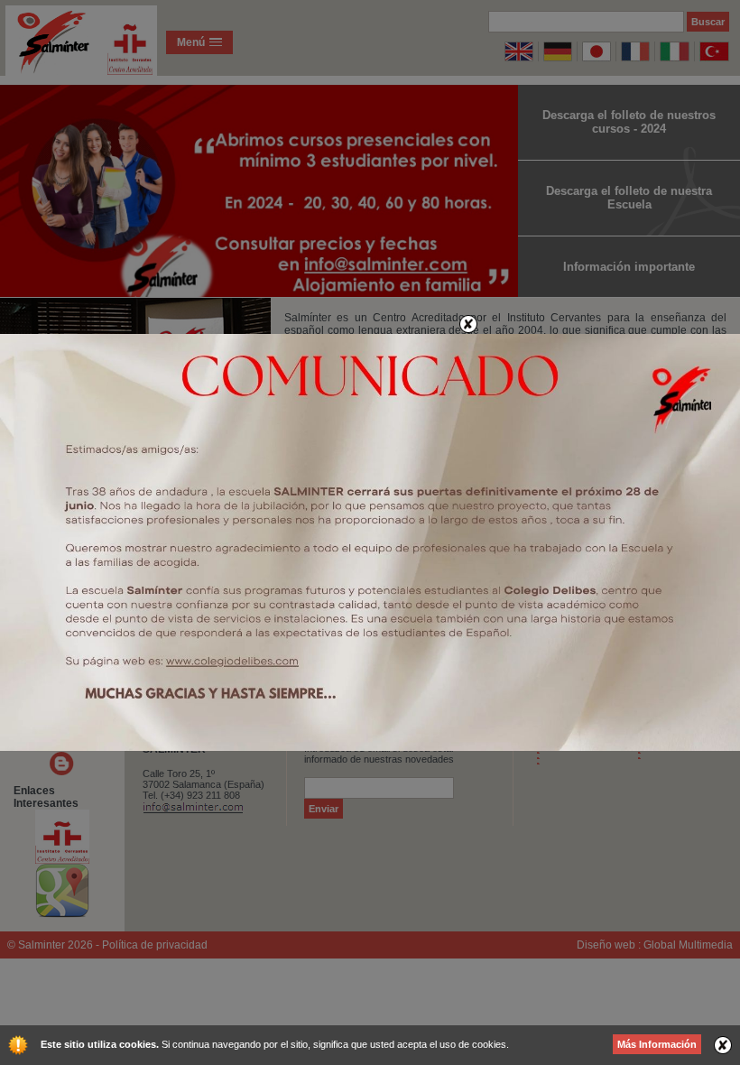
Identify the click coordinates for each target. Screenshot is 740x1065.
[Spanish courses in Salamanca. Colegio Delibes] (370, 747)
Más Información (657, 1044)
